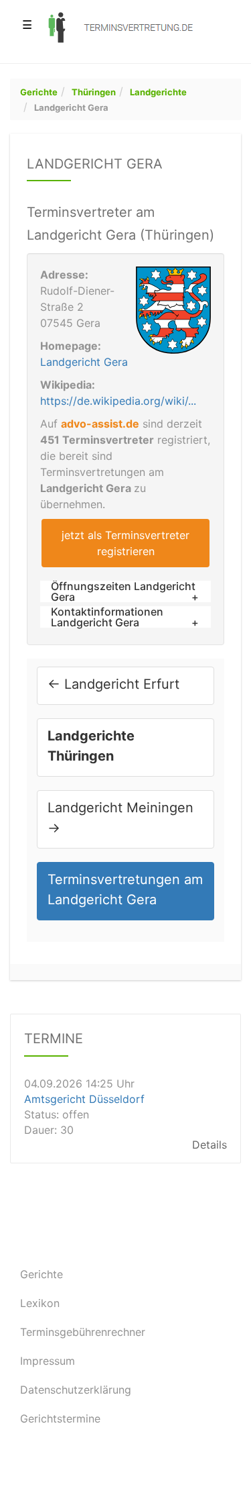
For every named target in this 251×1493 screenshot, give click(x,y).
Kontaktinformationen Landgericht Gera (107, 617)
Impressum (47, 1360)
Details (209, 1144)
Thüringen (94, 92)
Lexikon (40, 1303)
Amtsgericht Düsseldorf (84, 1098)
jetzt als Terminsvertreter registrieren (125, 543)
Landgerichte (158, 92)
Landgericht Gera (71, 107)
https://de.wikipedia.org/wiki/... (118, 400)
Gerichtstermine (60, 1418)
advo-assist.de (100, 423)
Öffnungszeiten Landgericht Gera (123, 591)
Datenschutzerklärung (75, 1389)
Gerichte (39, 92)
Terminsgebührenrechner (82, 1332)
